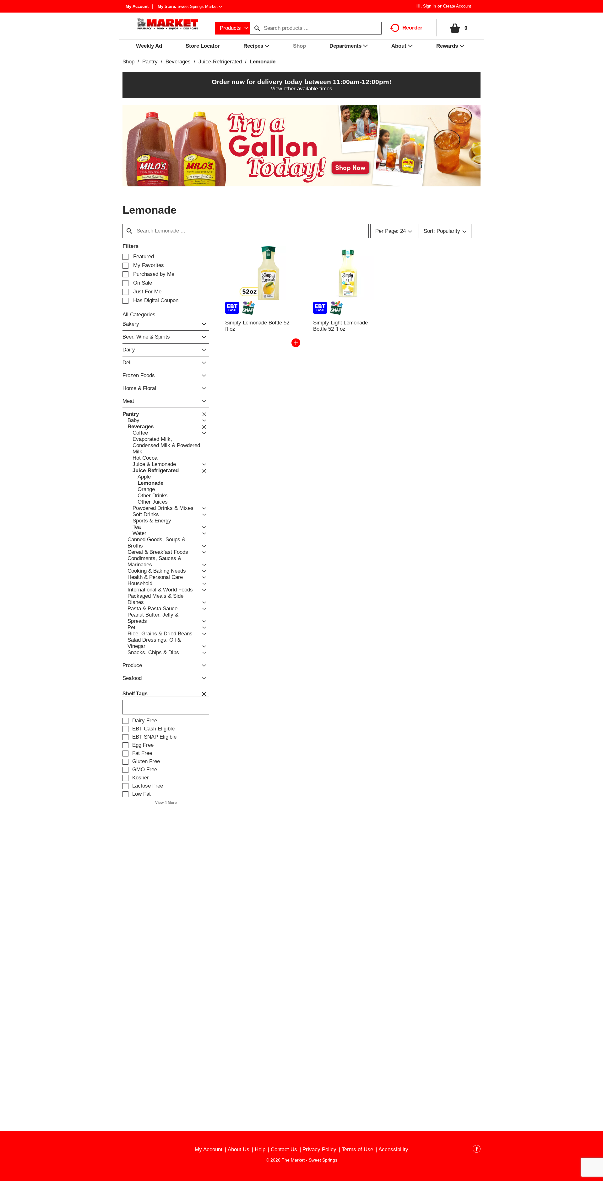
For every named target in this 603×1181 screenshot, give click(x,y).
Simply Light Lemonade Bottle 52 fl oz (340, 326)
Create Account (457, 6)
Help (260, 1149)
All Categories (138, 315)
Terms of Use (357, 1149)
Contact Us (284, 1149)
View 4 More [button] (166, 802)
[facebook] (477, 1149)
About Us (238, 1149)
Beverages (178, 62)
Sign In (429, 6)
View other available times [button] (301, 89)
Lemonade (262, 62)
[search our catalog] (257, 28)
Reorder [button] (412, 28)
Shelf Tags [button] (135, 693)
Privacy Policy (319, 1149)
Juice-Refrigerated (220, 62)
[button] (199, 6)
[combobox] (232, 28)
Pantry (150, 62)
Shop (128, 62)
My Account (137, 6)
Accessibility (393, 1149)
